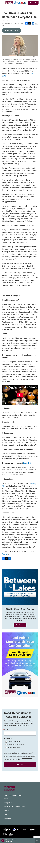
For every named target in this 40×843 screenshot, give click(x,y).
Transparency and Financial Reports (14, 806)
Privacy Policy (8, 803)
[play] (3, 841)
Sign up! (20, 765)
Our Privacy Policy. (17, 759)
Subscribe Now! (20, 625)
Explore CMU (7, 818)
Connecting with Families (15, 744)
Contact (6, 799)
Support (6, 814)
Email (6, 729)
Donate (34, 3)
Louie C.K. (27, 463)
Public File (6, 810)
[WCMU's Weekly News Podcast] (20, 587)
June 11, (32, 73)
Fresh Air (5, 554)
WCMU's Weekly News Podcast (20, 609)
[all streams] (37, 840)
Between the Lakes (13, 742)
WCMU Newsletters (13, 747)
